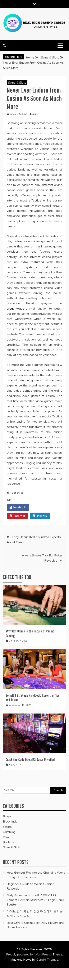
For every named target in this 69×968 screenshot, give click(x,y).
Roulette (9, 842)
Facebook (19, 507)
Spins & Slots (17, 82)
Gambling (9, 832)
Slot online (17, 492)
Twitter (40, 507)
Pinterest (18, 516)
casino (7, 827)
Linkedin (41, 516)
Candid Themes (47, 959)
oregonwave (16, 308)
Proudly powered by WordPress (28, 954)
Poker (7, 837)
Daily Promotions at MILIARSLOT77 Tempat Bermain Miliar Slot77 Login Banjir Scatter (35, 899)
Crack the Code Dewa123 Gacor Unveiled (30, 760)
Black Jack (10, 821)
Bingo (7, 816)
